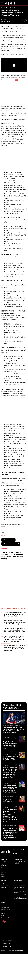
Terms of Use (6, 943)
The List (3, 870)
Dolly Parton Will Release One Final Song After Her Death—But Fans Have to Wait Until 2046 (10, 745)
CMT (2, 534)
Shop (2, 915)
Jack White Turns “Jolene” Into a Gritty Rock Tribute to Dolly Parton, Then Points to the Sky (12, 555)
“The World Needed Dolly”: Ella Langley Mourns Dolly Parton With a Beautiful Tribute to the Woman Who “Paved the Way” (14, 730)
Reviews (3, 876)
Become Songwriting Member (19, 891)
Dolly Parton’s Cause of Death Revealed (10, 800)
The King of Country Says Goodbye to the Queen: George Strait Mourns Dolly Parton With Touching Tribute (15, 630)
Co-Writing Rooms (5, 909)
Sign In (7, 937)
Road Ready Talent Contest (5, 888)
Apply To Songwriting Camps (19, 888)
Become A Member (7, 940)
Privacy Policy (7, 946)
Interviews (3, 867)
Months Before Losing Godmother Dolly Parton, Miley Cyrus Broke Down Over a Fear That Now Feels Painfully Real (14, 648)
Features (4, 859)
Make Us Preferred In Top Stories (10, 543)
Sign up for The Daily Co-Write (20, 862)
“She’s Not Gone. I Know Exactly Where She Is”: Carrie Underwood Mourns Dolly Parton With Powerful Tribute (10, 789)
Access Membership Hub (20, 894)
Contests (4, 880)
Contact (6, 934)
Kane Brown (11, 534)
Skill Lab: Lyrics (5, 907)
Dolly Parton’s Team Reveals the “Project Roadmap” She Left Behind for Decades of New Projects (15, 622)
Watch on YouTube (5, 917)
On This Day (4, 872)
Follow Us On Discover (8, 540)
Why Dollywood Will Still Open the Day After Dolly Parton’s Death (10, 758)
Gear (2, 874)
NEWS (5, 535)
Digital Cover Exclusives (4, 864)
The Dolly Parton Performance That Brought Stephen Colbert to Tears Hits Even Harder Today (14, 614)
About (6, 928)
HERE (16, 80)
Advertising (6, 931)
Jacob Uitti (4, 19)
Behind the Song (5, 861)
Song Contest (4, 883)
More (3, 913)
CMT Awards (5, 534)
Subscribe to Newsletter (20, 885)
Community (18, 880)
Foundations (4, 905)
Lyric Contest (4, 885)
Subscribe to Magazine (19, 883)
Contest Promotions (6, 891)
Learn (3, 902)
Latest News (19, 859)
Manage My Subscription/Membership (20, 897)
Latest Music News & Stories (8, 7)
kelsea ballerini (18, 534)
